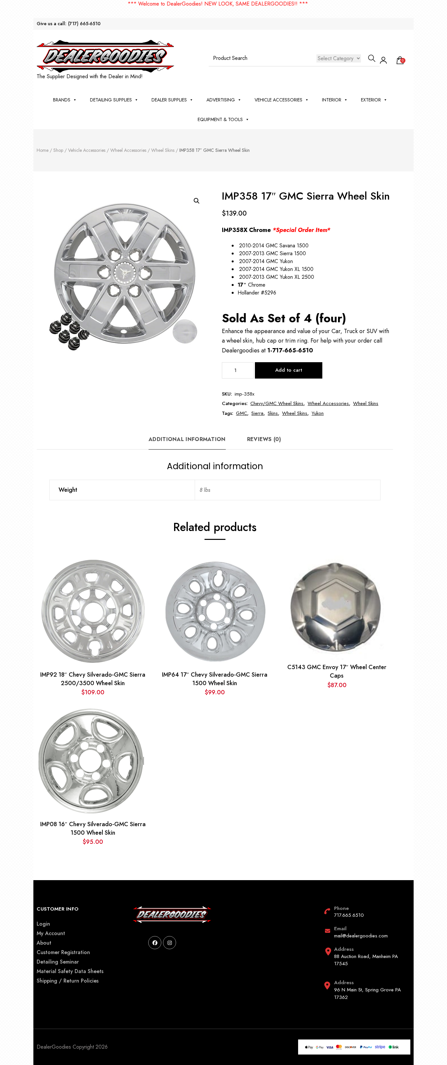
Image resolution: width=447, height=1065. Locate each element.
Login (43, 924)
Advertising (220, 100)
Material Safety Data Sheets (70, 971)
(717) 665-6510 (84, 24)
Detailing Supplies (111, 100)
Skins (273, 413)
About (44, 943)
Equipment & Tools (220, 119)
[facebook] (154, 942)
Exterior (371, 100)
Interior (331, 100)
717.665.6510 (349, 915)
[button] (197, 201)
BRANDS (61, 100)
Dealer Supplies (169, 100)
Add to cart (288, 370)
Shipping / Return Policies (67, 981)
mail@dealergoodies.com (361, 935)
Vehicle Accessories (278, 100)
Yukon (318, 413)
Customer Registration (63, 952)
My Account (51, 933)
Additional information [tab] (187, 439)
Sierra (257, 413)
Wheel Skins (365, 403)
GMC (241, 413)
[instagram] (169, 942)
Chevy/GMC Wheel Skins (276, 403)
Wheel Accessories (328, 403)
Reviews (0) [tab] (264, 439)
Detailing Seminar (58, 962)
